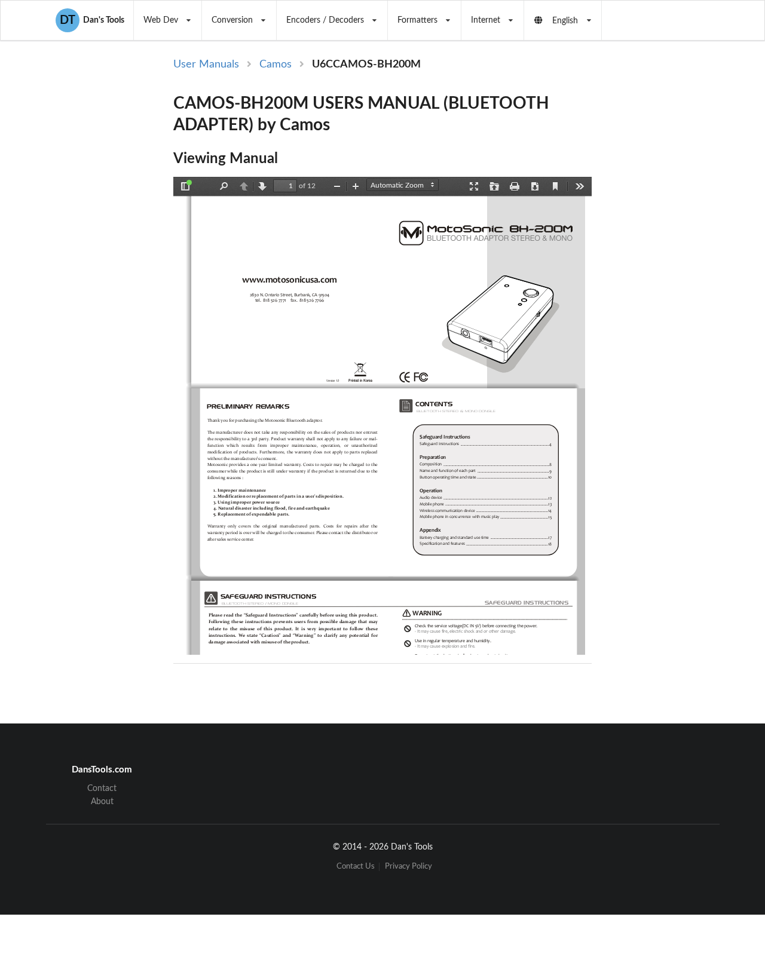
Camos (275, 64)
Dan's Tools (92, 20)
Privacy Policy (408, 866)
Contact (102, 788)
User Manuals (206, 64)
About (102, 802)
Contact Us (355, 866)
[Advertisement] (662, 252)
